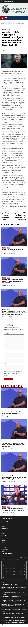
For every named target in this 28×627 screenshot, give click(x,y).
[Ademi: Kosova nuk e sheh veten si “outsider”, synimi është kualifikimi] (14, 495)
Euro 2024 (3, 526)
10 (3, 568)
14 (17, 568)
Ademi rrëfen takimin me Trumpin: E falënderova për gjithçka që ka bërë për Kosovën (13, 281)
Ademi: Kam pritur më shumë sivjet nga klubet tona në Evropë (13, 250)
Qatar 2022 (4, 535)
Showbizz (3, 537)
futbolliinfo (12, 50)
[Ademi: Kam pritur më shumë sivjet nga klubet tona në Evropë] (14, 236)
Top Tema (8, 29)
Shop (18, 617)
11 (7, 568)
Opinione (3, 531)
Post (2, 533)
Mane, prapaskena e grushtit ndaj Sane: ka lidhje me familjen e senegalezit (20, 215)
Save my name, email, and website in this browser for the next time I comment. (13, 373)
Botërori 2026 (4, 521)
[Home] (3, 18)
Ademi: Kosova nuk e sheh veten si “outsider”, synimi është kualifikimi (13, 509)
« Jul (2, 582)
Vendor (8, 247)
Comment (7, 333)
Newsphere (14, 622)
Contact (23, 617)
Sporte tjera (4, 540)
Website (6, 364)
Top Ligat (4, 29)
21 (17, 571)
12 (10, 568)
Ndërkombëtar (4, 528)
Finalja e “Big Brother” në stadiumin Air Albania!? (5, 215)
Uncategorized (4, 549)
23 (24, 571)
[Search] (26, 18)
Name (6, 352)
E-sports (3, 524)
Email (5, 358)
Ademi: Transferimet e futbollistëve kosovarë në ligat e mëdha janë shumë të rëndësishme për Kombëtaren (14, 313)
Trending (3, 547)
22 (21, 571)
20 (14, 571)
